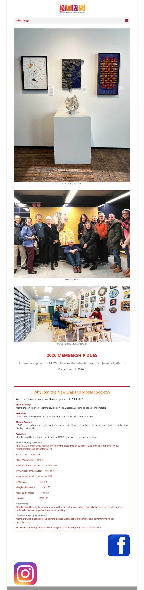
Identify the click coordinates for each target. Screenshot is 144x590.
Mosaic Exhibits (24, 422)
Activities (21, 433)
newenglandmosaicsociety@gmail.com (49, 527)
